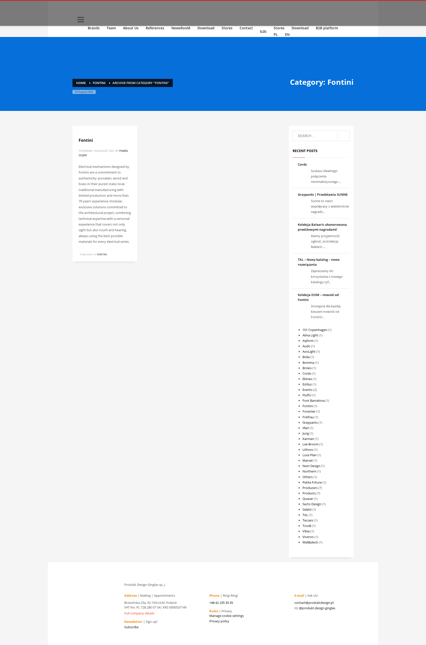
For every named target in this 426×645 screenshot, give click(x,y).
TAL (305, 515)
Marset (307, 460)
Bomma (308, 362)
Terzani (307, 520)
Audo (306, 346)
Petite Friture (312, 482)
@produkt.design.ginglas (317, 608)
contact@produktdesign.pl (314, 602)
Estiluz (307, 384)
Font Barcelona (313, 400)
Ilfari (305, 428)
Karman (308, 438)
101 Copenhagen (314, 330)
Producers (310, 488)
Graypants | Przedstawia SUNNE (323, 194)
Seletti (307, 509)
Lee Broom (310, 444)
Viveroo (308, 537)
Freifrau (308, 417)
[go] (344, 136)
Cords (302, 164)
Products (309, 493)
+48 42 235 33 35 (221, 602)
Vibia (306, 531)
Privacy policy (219, 621)
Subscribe (131, 627)
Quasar (307, 498)
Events (307, 389)
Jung (305, 433)
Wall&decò (310, 542)
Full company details (139, 613)
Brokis (307, 368)
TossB (306, 525)
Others (307, 477)
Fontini (86, 140)
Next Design (311, 466)
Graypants (310, 422)
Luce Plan (309, 455)
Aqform (308, 340)
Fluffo (306, 395)
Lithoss (307, 449)
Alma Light (310, 335)
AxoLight (309, 351)
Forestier (309, 411)
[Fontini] (78, 128)
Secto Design (311, 504)
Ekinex (307, 379)
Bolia (306, 357)
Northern (309, 471)
